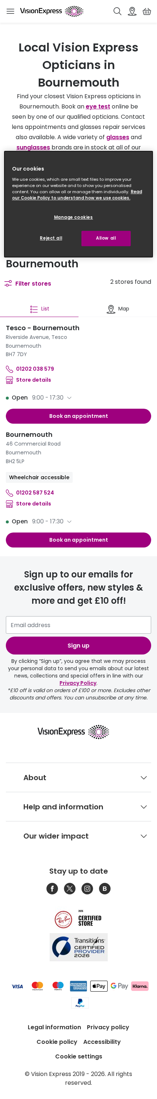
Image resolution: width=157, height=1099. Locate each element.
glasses (117, 137)
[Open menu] (10, 11)
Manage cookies (73, 217)
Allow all (106, 238)
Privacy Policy (78, 683)
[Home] (51, 11)
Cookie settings (78, 1056)
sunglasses (33, 147)
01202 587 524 (35, 492)
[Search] (117, 11)
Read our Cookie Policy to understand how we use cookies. (77, 195)
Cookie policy (57, 1042)
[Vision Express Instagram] (87, 888)
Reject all (51, 238)
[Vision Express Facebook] (52, 888)
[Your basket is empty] (146, 11)
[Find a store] (132, 11)
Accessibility (102, 1042)
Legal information (54, 1027)
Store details (33, 379)
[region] (78, 204)
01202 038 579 (35, 369)
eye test (98, 106)
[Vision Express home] (78, 732)
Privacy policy (108, 1027)
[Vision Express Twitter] (70, 888)
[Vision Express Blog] (105, 888)
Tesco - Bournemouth (43, 327)
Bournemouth (29, 434)
